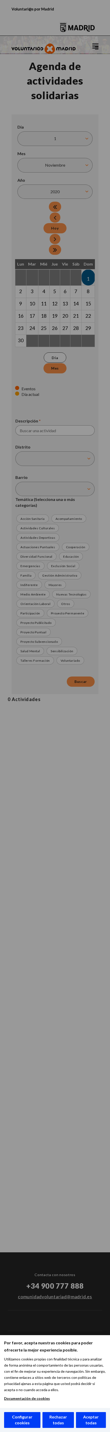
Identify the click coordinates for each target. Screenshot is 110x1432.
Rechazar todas (58, 1419)
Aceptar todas (91, 1419)
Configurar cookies (22, 1419)
